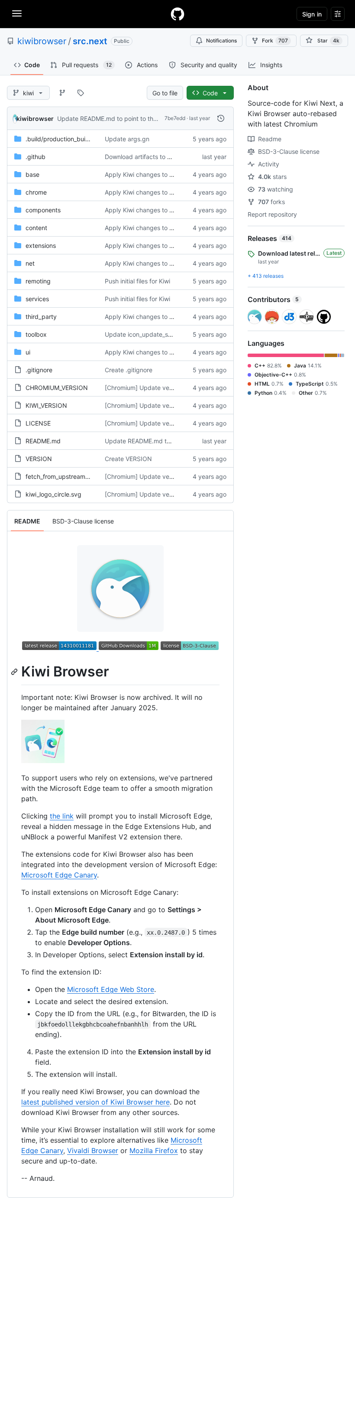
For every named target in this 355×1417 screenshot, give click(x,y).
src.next (90, 41)
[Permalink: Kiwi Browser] (15, 672)
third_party (41, 316)
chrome (36, 192)
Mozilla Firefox (153, 1150)
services (37, 298)
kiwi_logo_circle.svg (53, 494)
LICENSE (38, 423)
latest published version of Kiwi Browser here (95, 1102)
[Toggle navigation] (16, 13)
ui (28, 352)
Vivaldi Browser (92, 1150)
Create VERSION (128, 458)
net (30, 263)
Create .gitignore (128, 370)
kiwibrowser (41, 41)
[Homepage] (177, 14)
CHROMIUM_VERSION (57, 387)
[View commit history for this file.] (220, 118)
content (36, 227)
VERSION (39, 458)
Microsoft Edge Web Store (110, 989)
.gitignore (39, 370)
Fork (275, 40)
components (43, 210)
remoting (38, 281)
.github (35, 156)
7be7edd (175, 118)
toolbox (36, 334)
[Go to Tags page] (80, 93)
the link (62, 816)
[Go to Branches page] (62, 93)
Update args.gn (127, 139)
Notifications (221, 40)
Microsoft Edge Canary (59, 875)
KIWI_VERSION (46, 405)
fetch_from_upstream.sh (60, 476)
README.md (43, 441)
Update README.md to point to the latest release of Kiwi (136, 118)
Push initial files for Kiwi (137, 281)
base (32, 174)
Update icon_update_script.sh (147, 334)
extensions (41, 245)
